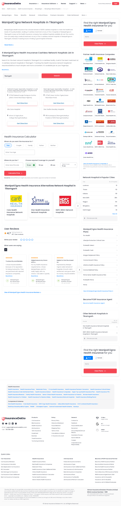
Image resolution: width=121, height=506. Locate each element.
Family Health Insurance (33, 394)
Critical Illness (43, 15)
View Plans (98, 44)
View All (114, 214)
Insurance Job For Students (103, 479)
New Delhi (86, 198)
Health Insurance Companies (61, 392)
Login (115, 3)
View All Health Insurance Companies (95, 163)
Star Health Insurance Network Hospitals (40, 211)
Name (87, 37)
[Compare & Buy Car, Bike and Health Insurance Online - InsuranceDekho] (11, 4)
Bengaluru (86, 206)
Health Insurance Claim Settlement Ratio (21, 392)
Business (34, 436)
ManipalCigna (6, 15)
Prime (85, 285)
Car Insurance (36, 420)
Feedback (74, 423)
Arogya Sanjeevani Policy (91, 255)
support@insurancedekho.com (16, 427)
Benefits (23, 15)
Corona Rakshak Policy (90, 270)
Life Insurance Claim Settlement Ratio (74, 467)
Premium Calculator (57, 15)
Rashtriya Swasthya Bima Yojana (18, 406)
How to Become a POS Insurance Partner (106, 472)
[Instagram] (9, 423)
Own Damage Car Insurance (9, 472)
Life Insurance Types (69, 464)
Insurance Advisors (49, 4)
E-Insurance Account (58, 436)
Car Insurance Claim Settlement (10, 474)
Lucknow (86, 185)
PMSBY (32, 406)
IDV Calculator (5, 469)
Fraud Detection (56, 425)
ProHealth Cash (88, 250)
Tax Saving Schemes (38, 441)
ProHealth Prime (88, 280)
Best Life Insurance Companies (73, 472)
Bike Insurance (36, 423)
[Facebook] (3, 423)
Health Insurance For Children (17, 397)
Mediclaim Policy (41, 389)
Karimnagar (87, 210)
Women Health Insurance (91, 394)
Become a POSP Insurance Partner (104, 462)
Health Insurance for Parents (72, 394)
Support (72, 4)
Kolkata (85, 194)
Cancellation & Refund (58, 433)
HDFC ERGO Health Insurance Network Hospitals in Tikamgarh (95, 333)
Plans (16, 15)
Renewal (32, 15)
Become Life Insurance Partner (103, 469)
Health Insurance (13, 389)
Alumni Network (75, 437)
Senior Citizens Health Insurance (41, 479)
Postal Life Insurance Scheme (72, 462)
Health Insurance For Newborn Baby (39, 397)
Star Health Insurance (15, 404)
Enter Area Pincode (12, 165)
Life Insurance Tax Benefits (71, 477)
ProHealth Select (88, 245)
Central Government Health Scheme (60, 406)
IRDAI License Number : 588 (97, 492)
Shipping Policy (56, 428)
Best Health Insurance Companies (42, 464)
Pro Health (86, 235)
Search (57, 76)
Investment (35, 433)
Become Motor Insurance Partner (104, 464)
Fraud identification (77, 425)
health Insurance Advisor (43, 392)
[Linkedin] (13, 423)
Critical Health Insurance (39, 472)
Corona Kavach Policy (90, 260)
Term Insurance (36, 431)
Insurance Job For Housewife (103, 477)
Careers (73, 440)
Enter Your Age (11, 152)
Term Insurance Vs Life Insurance (73, 469)
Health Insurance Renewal (16, 394)
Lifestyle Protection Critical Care (94, 240)
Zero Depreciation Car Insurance (10, 467)
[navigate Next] (77, 206)
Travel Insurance (36, 438)
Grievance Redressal (58, 423)
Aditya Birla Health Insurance (67, 404)
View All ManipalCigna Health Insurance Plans (97, 291)
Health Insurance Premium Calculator (77, 389)
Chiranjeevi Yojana (42, 406)
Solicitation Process (77, 435)
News (82, 4)
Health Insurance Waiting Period (86, 397)
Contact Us (74, 420)
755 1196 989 (9, 429)
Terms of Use (55, 431)
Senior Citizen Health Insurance (52, 394)
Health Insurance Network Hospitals (63, 397)
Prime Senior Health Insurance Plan (94, 275)
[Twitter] (16, 423)
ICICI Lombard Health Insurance (88, 404)
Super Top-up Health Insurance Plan (83, 392)
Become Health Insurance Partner (104, 467)
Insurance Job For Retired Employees (105, 482)
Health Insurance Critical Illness (100, 389)
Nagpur (85, 202)
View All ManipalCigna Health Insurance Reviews (22, 292)
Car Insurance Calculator (8, 464)
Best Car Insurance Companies (10, 477)
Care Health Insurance (30, 404)
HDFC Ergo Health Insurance (47, 404)
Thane (85, 189)
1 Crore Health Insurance (56, 389)
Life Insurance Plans (69, 474)
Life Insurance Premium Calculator (74, 479)
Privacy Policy (55, 420)
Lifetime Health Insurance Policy (93, 265)
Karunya (76, 406)
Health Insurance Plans (27, 389)
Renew (63, 4)
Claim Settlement (73, 15)
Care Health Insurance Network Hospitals (15, 212)
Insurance (33, 4)
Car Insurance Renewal (7, 462)
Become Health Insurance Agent (94, 303)
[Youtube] (6, 423)
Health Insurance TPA (102, 392)
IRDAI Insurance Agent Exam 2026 (104, 474)
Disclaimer (74, 428)
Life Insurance (36, 428)
